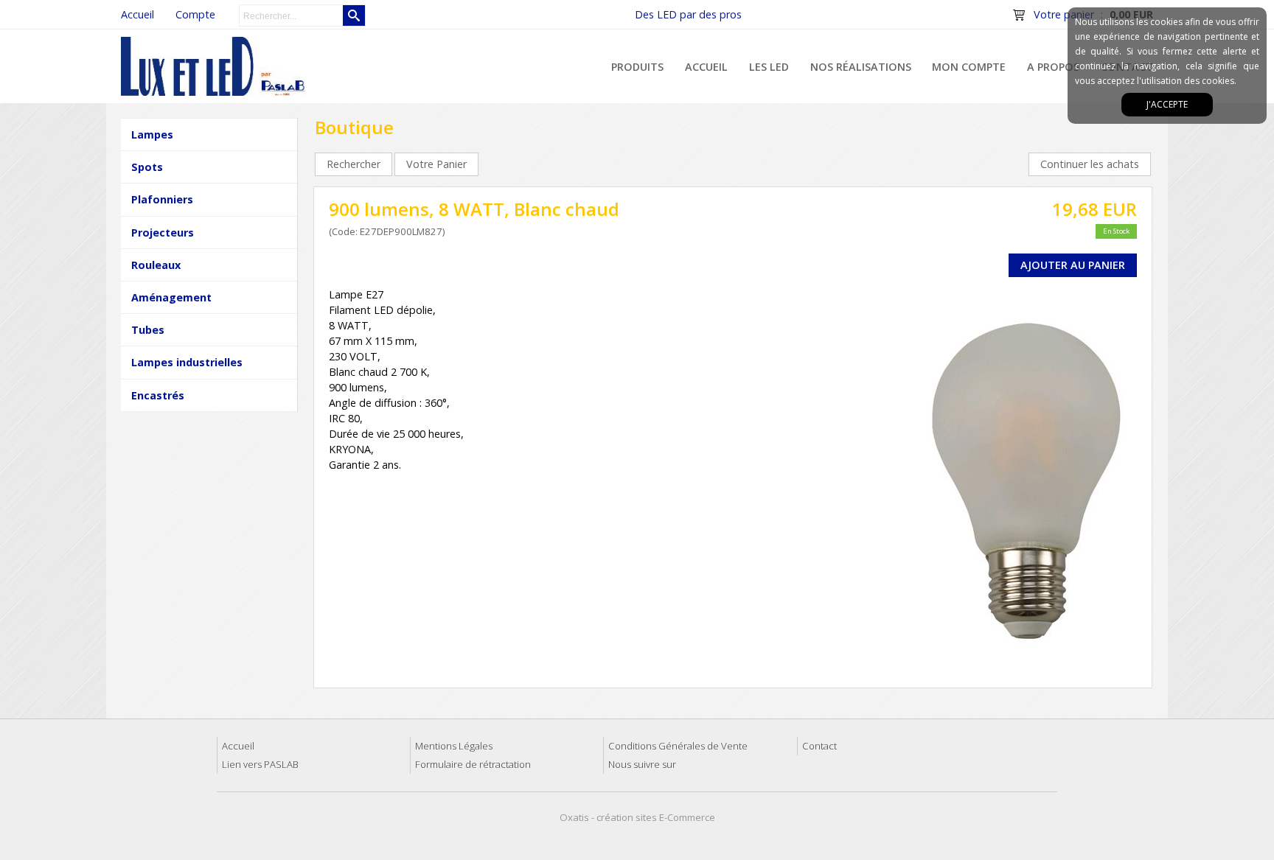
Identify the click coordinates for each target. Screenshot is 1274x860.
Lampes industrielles (187, 362)
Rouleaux (156, 265)
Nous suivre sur (642, 764)
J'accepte (1167, 104)
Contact (819, 745)
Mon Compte (969, 67)
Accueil (706, 67)
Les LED (769, 67)
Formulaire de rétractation (473, 764)
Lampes (152, 134)
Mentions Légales (453, 745)
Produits (637, 67)
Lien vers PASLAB (260, 764)
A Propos (1053, 67)
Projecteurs (162, 233)
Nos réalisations (860, 67)
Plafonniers (162, 199)
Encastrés (157, 395)
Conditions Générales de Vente (678, 745)
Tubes (147, 330)
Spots (147, 167)
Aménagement (171, 297)
